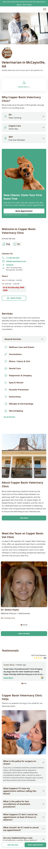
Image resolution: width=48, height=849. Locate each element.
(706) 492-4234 (12, 845)
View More (24, 518)
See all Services (9, 417)
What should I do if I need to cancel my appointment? (21, 828)
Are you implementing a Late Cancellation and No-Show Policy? (20, 839)
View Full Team (24, 633)
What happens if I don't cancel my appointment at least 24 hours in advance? (20, 817)
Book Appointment (35, 845)
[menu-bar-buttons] (44, 9)
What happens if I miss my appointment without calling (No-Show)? (20, 791)
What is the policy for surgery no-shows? (20, 762)
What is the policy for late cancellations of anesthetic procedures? (16, 804)
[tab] (21, 625)
